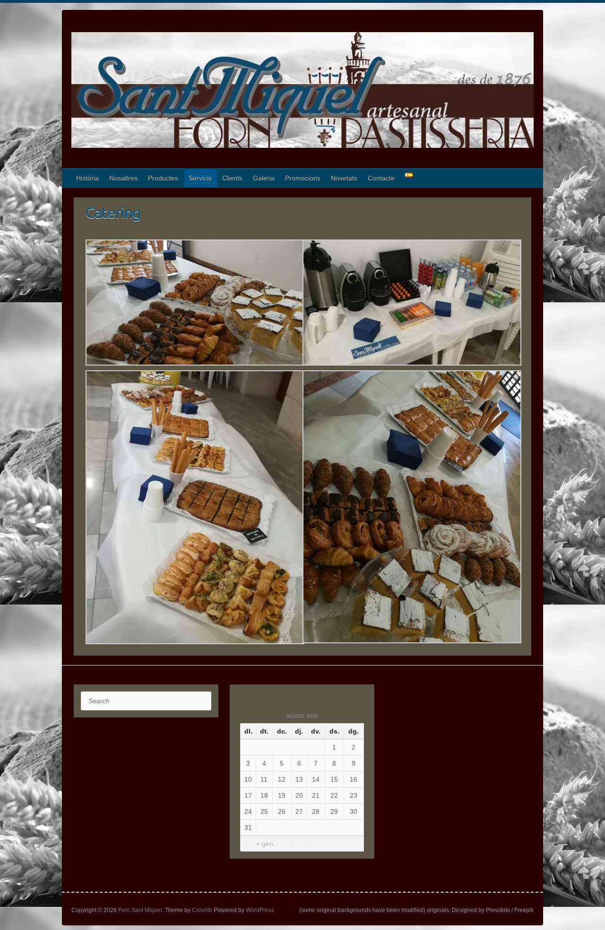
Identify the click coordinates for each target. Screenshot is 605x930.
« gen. (265, 843)
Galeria (264, 178)
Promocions (302, 178)
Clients (232, 178)
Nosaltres (123, 178)
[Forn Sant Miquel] (302, 92)
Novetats (344, 178)
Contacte (381, 178)
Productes (163, 178)
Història (87, 178)
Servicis (200, 178)
